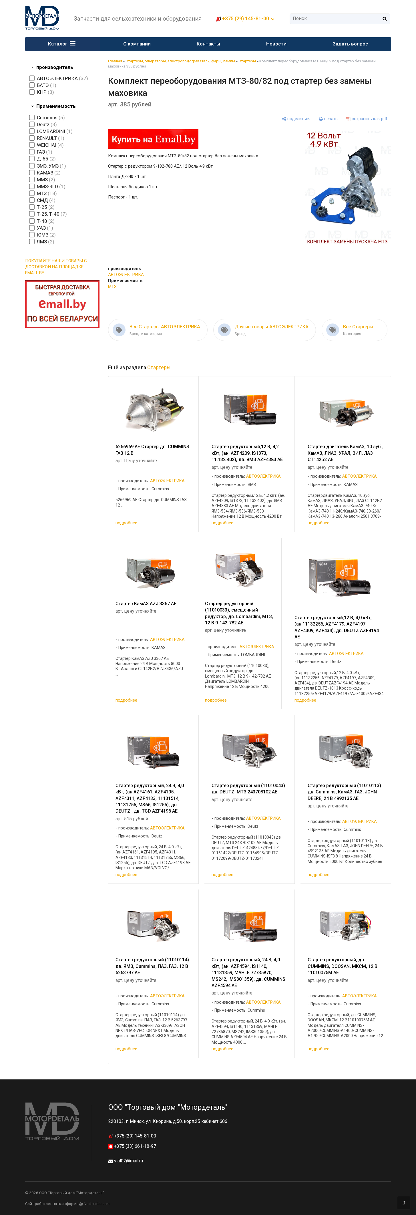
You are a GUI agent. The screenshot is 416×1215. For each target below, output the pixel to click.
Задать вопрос (350, 44)
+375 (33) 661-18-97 (134, 1146)
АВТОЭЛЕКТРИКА (126, 274)
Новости (276, 44)
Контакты (208, 44)
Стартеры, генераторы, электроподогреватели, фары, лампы (180, 61)
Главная (115, 61)
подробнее (126, 522)
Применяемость (56, 106)
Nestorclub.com (97, 1204)
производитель (54, 67)
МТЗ (112, 286)
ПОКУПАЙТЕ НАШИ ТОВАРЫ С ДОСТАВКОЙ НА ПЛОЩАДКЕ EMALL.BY (56, 266)
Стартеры (247, 61)
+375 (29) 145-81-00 (134, 1136)
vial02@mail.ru (128, 1161)
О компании (137, 44)
